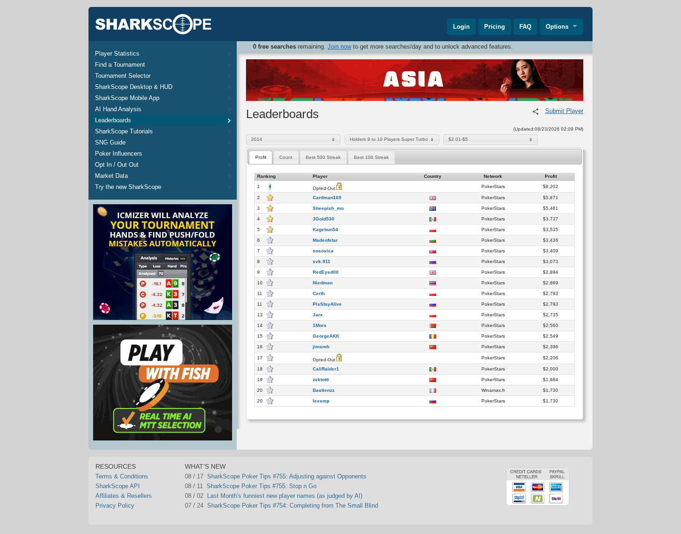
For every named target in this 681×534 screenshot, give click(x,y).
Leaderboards (113, 120)
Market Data (111, 175)
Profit (260, 157)
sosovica (323, 251)
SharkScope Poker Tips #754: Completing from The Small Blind (292, 505)
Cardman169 (327, 197)
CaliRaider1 (326, 369)
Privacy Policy (114, 505)
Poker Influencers (118, 153)
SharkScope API (117, 486)
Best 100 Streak (371, 157)
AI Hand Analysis (118, 109)
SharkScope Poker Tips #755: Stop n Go (261, 486)
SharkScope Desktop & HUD (133, 86)
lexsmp (321, 401)
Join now (339, 46)
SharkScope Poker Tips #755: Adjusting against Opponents (286, 476)
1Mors (320, 325)
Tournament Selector (123, 75)
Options (557, 26)
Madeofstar (325, 240)
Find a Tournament (120, 64)
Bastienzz (323, 390)
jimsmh (321, 347)
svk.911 (321, 261)
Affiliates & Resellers (123, 495)
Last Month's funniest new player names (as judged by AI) (284, 495)
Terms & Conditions (121, 476)
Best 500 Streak (323, 157)
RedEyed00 (326, 272)
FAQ (525, 26)
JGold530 (323, 219)
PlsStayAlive (327, 304)
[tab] (260, 157)
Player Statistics (117, 53)
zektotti (321, 379)
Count (285, 157)
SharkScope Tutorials (124, 131)
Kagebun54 (325, 229)
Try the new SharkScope (128, 186)
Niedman (323, 283)
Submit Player (564, 111)
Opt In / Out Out (117, 164)
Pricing (494, 26)
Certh (319, 293)
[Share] (535, 112)
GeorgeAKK (326, 336)
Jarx (318, 315)
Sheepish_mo (328, 208)
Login (461, 26)
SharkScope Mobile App (127, 97)
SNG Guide (110, 142)
